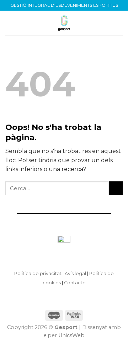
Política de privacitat (38, 273)
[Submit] (116, 188)
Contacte (75, 282)
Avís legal (75, 273)
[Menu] (9, 23)
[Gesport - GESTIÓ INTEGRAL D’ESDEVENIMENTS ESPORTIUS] (64, 23)
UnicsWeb (71, 335)
